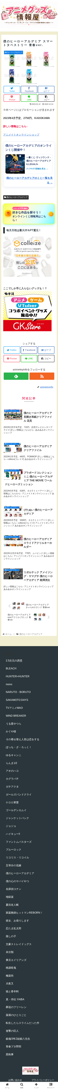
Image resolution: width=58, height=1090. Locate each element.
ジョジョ (11, 826)
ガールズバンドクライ (19, 794)
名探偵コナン (13, 889)
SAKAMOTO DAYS (17, 700)
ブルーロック (13, 849)
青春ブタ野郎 (13, 1046)
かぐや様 (11, 731)
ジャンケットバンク (17, 818)
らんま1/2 (11, 763)
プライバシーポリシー (43, 1080)
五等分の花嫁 (13, 865)
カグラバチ (12, 778)
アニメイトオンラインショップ (21, 134)
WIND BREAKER (16, 715)
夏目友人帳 (12, 904)
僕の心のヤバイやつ (17, 881)
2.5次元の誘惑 (14, 660)
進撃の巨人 (12, 1030)
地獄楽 (10, 897)
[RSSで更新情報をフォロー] (41, 376)
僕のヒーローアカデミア (17, 197)
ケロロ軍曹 (12, 802)
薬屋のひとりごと (16, 1015)
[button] (52, 586)
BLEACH (11, 668)
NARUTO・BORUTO (18, 692)
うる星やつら (13, 723)
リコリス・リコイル (17, 857)
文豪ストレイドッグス (19, 944)
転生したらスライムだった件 (22, 1023)
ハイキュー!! (13, 834)
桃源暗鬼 (11, 967)
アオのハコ (12, 770)
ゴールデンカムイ (16, 810)
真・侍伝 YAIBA (15, 999)
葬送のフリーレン (16, 1007)
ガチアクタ (12, 786)
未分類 (10, 952)
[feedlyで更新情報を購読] (16, 376)
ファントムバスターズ (19, 841)
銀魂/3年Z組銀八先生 (18, 1038)
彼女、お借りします (17, 920)
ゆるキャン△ (13, 755)
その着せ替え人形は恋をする (22, 739)
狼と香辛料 (12, 991)
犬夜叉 (10, 983)
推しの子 (11, 936)
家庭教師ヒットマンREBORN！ (24, 912)
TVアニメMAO (14, 707)
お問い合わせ (15, 1080)
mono (9, 684)
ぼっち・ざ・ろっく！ (19, 747)
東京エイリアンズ (16, 960)
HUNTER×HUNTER (17, 676)
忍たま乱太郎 (13, 928)
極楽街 (10, 975)
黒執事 (10, 1054)
